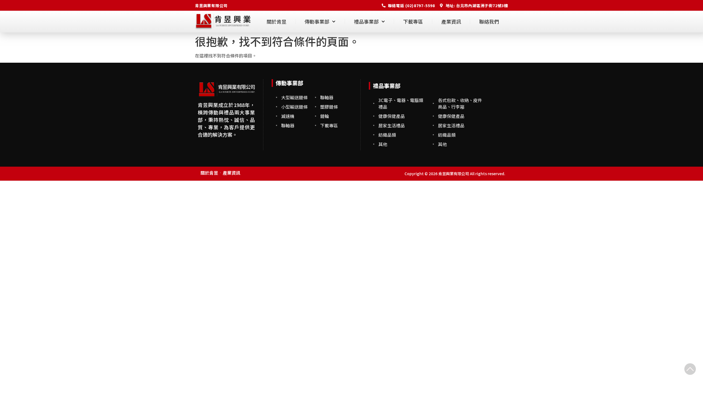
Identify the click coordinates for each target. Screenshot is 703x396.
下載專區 (413, 21)
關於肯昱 (276, 21)
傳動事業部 (317, 21)
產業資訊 (451, 21)
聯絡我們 (489, 21)
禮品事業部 (366, 21)
